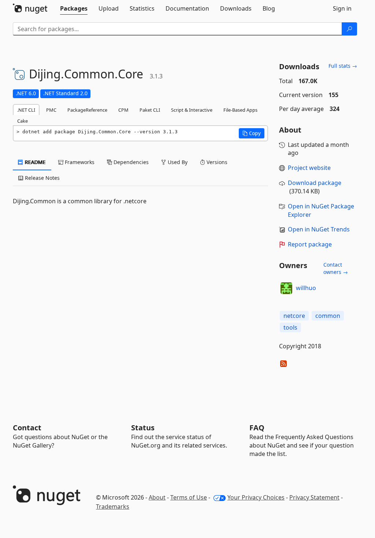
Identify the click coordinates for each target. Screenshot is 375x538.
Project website (309, 168)
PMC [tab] (51, 110)
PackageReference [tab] (87, 110)
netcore (294, 316)
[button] (251, 133)
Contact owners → (335, 268)
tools (290, 327)
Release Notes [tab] (41, 177)
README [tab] (34, 162)
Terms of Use (188, 497)
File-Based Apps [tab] (240, 110)
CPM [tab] (123, 110)
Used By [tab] (177, 162)
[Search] (349, 29)
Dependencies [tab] (130, 162)
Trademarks (112, 506)
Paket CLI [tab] (150, 110)
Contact (27, 428)
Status (143, 428)
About (157, 497)
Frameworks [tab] (78, 162)
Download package (314, 183)
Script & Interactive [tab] (191, 110)
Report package (310, 244)
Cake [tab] (22, 121)
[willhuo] (286, 288)
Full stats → (342, 65)
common (327, 316)
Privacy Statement (314, 497)
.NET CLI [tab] (26, 110)
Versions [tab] (216, 162)
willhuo (306, 288)
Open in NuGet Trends (319, 229)
